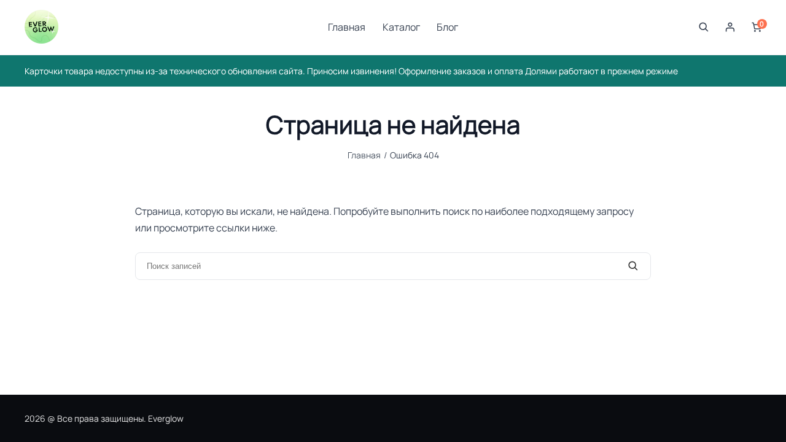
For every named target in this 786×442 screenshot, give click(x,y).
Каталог (401, 27)
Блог (447, 27)
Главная (346, 27)
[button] (704, 27)
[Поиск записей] (633, 266)
